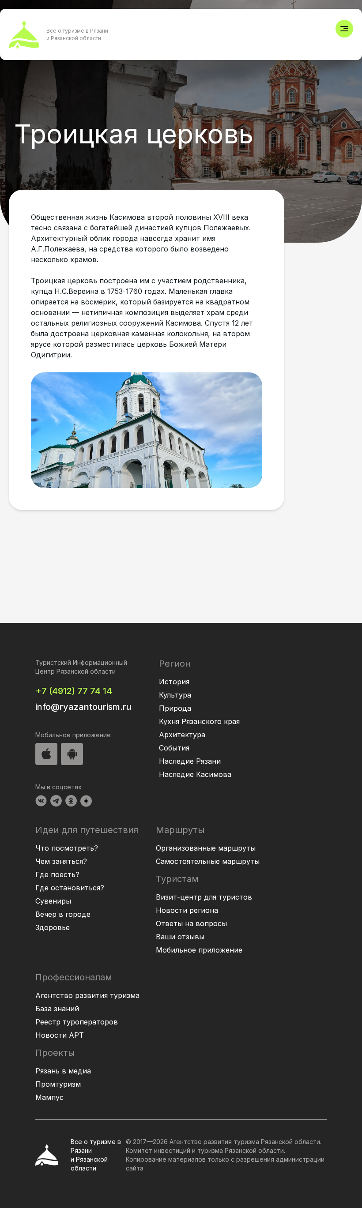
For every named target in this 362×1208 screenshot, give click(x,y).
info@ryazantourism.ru (83, 707)
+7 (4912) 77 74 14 (73, 691)
